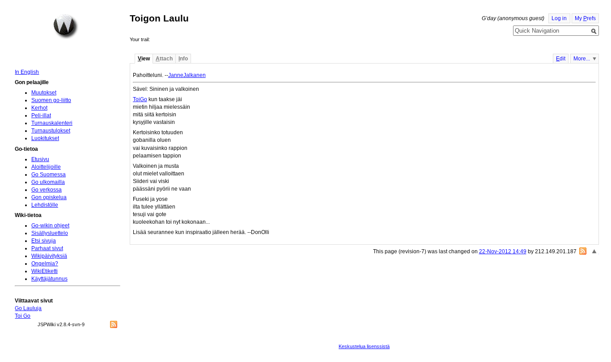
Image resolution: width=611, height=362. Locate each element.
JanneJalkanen (187, 75)
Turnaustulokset (50, 131)
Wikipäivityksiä (49, 256)
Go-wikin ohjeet (50, 225)
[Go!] (594, 31)
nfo (183, 58)
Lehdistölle (44, 205)
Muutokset (43, 92)
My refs (585, 18)
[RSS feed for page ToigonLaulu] (582, 251)
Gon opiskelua (49, 197)
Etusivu (40, 159)
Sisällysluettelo (49, 233)
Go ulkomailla (48, 182)
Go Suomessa (48, 174)
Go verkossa (46, 190)
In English (27, 72)
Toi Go (22, 316)
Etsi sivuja (43, 241)
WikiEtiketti (44, 271)
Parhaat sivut (47, 248)
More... (581, 58)
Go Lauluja (28, 308)
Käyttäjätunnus (49, 279)
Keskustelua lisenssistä (364, 346)
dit (560, 58)
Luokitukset (45, 138)
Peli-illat (41, 115)
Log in (559, 18)
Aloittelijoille (46, 167)
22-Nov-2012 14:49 (502, 251)
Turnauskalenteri (51, 123)
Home (65, 26)
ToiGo (140, 99)
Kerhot (39, 108)
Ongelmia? (44, 263)
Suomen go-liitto (51, 100)
